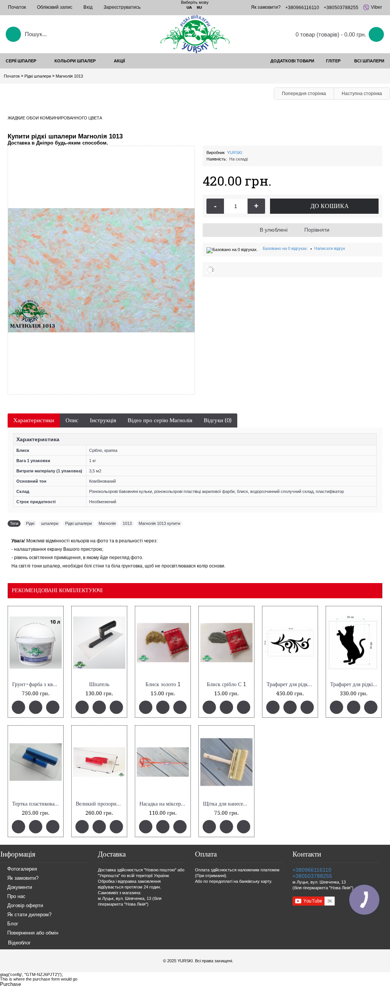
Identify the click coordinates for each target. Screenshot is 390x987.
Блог (12, 924)
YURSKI (234, 152)
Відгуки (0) (218, 420)
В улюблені (274, 230)
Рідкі (30, 523)
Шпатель (99, 684)
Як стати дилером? (29, 915)
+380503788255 (312, 876)
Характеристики (33, 420)
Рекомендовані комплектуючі (57, 590)
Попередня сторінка (304, 93)
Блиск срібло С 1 (226, 684)
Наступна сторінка (362, 93)
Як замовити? (22, 878)
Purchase (10, 984)
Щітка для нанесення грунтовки (228, 804)
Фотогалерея (22, 869)
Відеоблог (19, 943)
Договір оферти (25, 906)
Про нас (16, 897)
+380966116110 (311, 870)
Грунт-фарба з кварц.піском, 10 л (37, 684)
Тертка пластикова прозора (37, 804)
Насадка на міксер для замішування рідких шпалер (164, 804)
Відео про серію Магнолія (160, 420)
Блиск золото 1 (163, 684)
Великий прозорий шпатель (100, 804)
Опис (72, 420)
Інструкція (103, 420)
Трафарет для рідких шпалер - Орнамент (291, 684)
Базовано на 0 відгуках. (285, 248)
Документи (19, 887)
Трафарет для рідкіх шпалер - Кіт (355, 684)
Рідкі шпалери (78, 523)
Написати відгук (329, 248)
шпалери (49, 523)
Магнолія (107, 523)
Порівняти (316, 230)
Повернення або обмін (32, 933)
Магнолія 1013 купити (159, 523)
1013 (127, 523)
